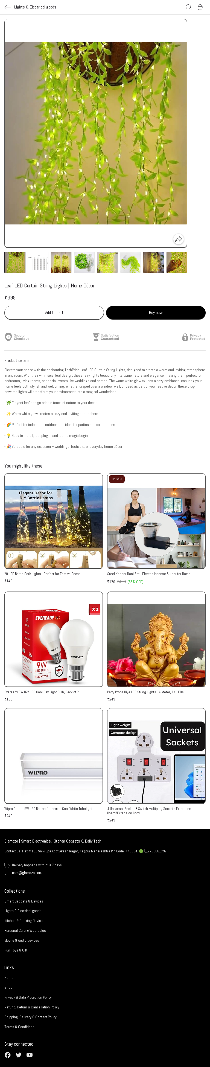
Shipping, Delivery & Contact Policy (30, 1016)
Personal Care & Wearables (25, 930)
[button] (14, 262)
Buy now (156, 312)
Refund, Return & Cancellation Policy (31, 1007)
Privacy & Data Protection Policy (28, 997)
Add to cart (54, 312)
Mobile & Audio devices (21, 940)
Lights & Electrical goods (23, 910)
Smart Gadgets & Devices (23, 901)
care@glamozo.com (27, 872)
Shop (8, 987)
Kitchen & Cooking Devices (24, 920)
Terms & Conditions (19, 1026)
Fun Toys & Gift (15, 950)
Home (8, 977)
